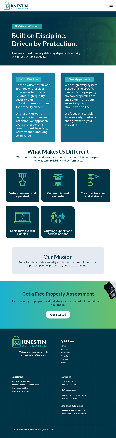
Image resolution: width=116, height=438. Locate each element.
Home (63, 346)
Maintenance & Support (22, 391)
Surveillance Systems (21, 381)
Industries (65, 352)
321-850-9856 (70, 381)
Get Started (58, 314)
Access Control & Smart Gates (25, 384)
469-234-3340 (70, 384)
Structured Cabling (20, 388)
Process (64, 359)
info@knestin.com (68, 390)
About (63, 362)
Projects (64, 356)
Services (64, 349)
